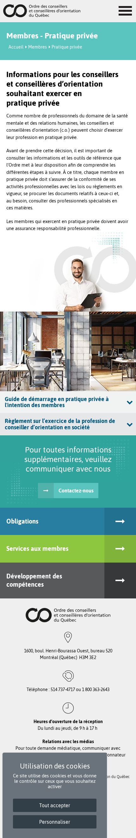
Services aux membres (37, 548)
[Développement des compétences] (120, 580)
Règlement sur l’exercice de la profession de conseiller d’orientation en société (60, 424)
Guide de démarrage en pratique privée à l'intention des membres (57, 402)
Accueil (16, 46)
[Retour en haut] (129, 831)
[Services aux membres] (120, 549)
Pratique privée (67, 46)
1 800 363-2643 (95, 689)
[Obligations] (120, 521)
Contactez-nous (76, 490)
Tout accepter (54, 805)
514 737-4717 (63, 689)
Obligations (22, 521)
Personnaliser (54, 822)
